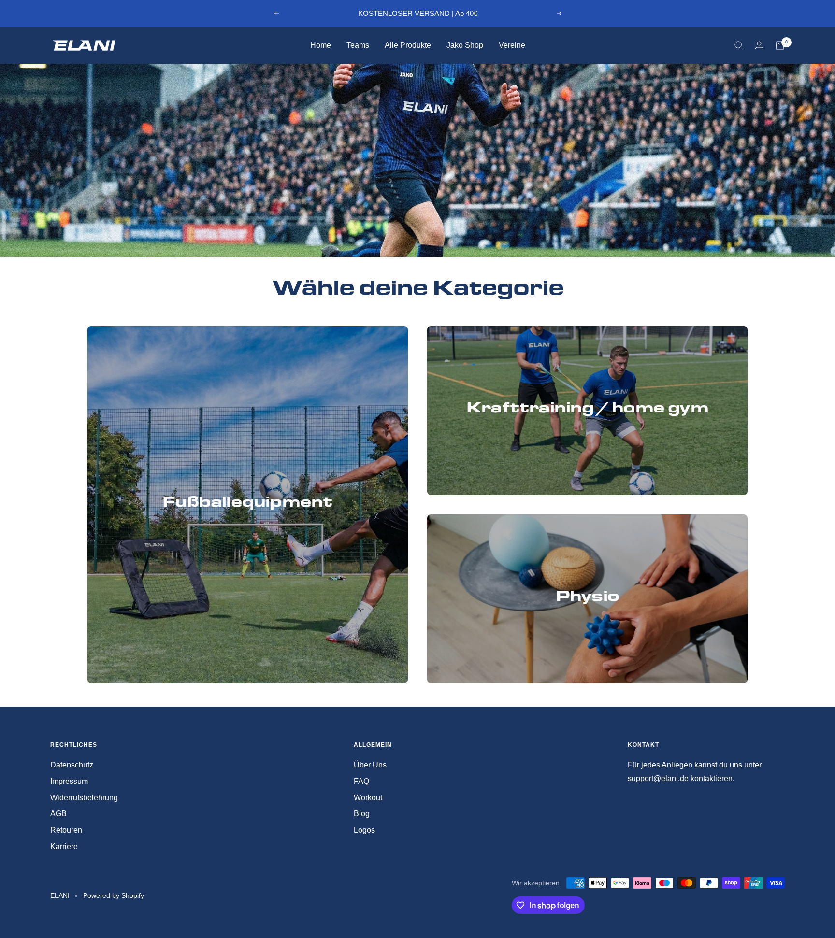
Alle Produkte (408, 45)
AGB (58, 814)
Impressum (69, 781)
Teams (357, 45)
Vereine (512, 45)
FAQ (361, 781)
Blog (362, 814)
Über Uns (370, 765)
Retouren (66, 830)
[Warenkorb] (780, 45)
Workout (368, 798)
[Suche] (738, 45)
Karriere (64, 846)
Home (320, 45)
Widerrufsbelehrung (84, 798)
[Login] (759, 45)
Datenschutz (71, 765)
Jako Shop (464, 45)
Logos (364, 830)
